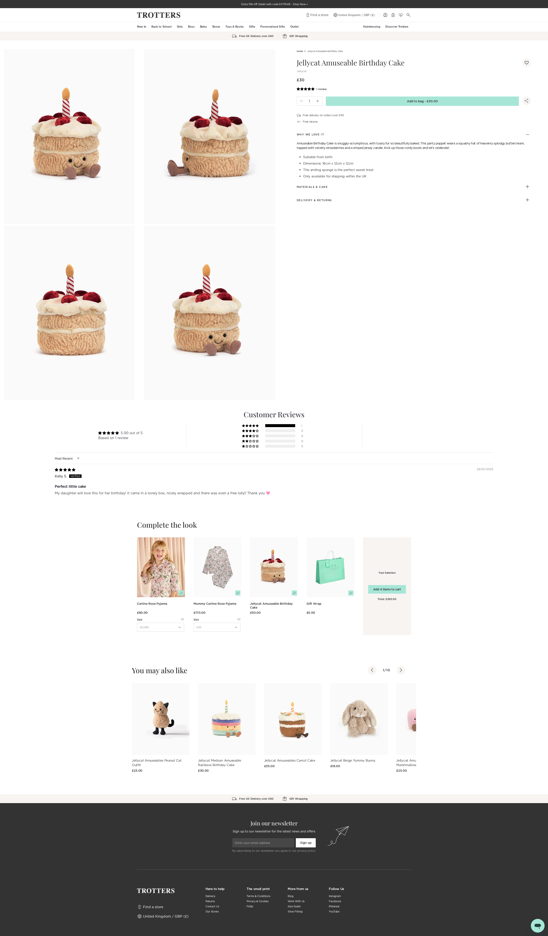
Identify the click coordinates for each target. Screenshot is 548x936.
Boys (191, 26)
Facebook (335, 901)
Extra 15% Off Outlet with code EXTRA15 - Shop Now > (274, 4)
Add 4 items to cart (387, 589)
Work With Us (296, 901)
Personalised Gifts (272, 26)
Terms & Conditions (258, 896)
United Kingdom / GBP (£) (356, 15)
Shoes (216, 26)
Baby (203, 26)
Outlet (294, 26)
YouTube (334, 911)
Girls (180, 26)
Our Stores (212, 911)
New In (141, 26)
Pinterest (334, 906)
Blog (290, 896)
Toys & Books (234, 26)
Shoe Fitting (295, 911)
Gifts (252, 26)
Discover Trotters (396, 26)
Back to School (161, 26)
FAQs (250, 906)
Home (300, 51)
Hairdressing (371, 26)
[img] (65, 470)
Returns (210, 901)
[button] (526, 62)
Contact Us (212, 906)
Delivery (210, 896)
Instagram (335, 896)
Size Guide (294, 906)
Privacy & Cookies (258, 901)
